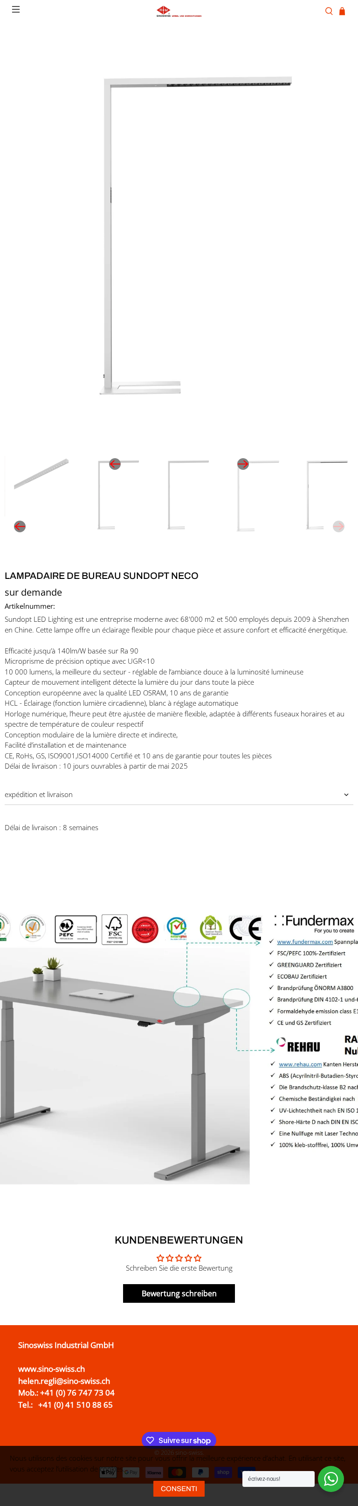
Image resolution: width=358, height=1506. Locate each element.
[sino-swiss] (179, 11)
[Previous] (115, 464)
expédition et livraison (39, 794)
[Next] (243, 464)
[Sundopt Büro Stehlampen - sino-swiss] (179, 241)
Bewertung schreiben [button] (179, 1293)
